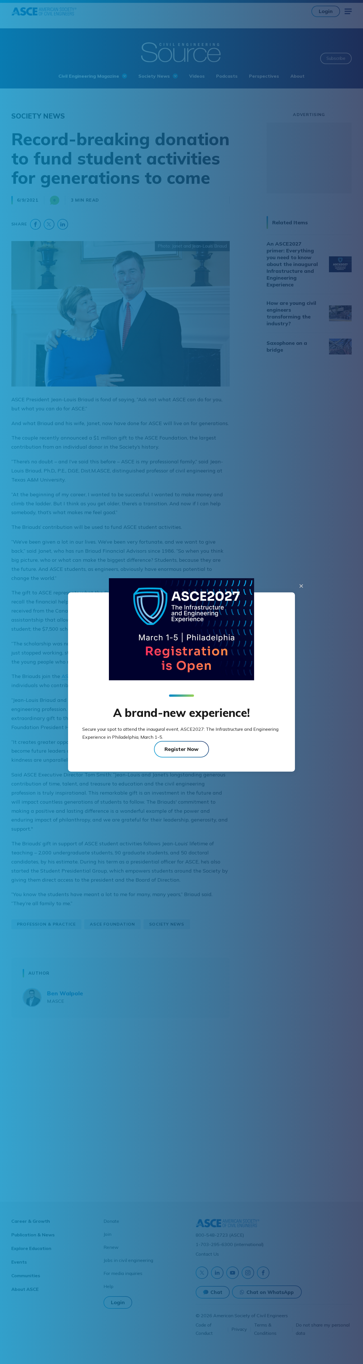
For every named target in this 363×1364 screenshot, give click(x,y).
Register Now (181, 749)
